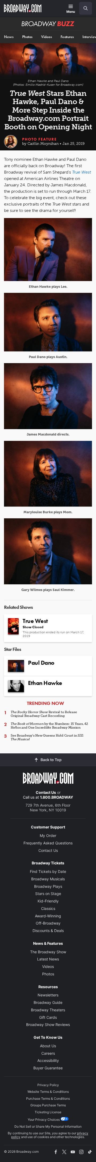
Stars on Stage (48, 893)
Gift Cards (48, 1017)
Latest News (48, 959)
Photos (27, 37)
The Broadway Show (48, 952)
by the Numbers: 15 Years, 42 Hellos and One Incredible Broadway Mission (49, 725)
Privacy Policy (48, 1085)
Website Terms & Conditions (48, 1092)
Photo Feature (39, 139)
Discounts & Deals (48, 930)
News (8, 37)
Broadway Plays (48, 886)
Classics (48, 908)
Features (67, 37)
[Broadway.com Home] (22, 8)
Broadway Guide (48, 1002)
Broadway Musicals (48, 879)
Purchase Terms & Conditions (48, 1099)
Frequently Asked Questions (48, 843)
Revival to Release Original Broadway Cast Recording (44, 714)
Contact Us (46, 792)
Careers (48, 1053)
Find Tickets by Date (48, 871)
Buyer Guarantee (48, 1068)
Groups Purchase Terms (48, 1105)
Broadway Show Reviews (48, 1024)
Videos (46, 37)
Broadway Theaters (48, 1010)
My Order (48, 835)
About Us (48, 1046)
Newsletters (48, 995)
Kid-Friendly (48, 901)
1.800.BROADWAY (56, 797)
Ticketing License (48, 1112)
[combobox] (83, 8)
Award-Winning (48, 916)
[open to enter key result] (85, 8)
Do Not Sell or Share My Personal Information (48, 1126)
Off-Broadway (48, 923)
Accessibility (48, 1060)
